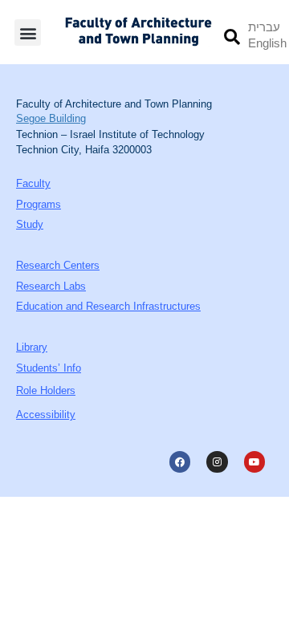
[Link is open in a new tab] (179, 461)
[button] (27, 32)
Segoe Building (51, 118)
